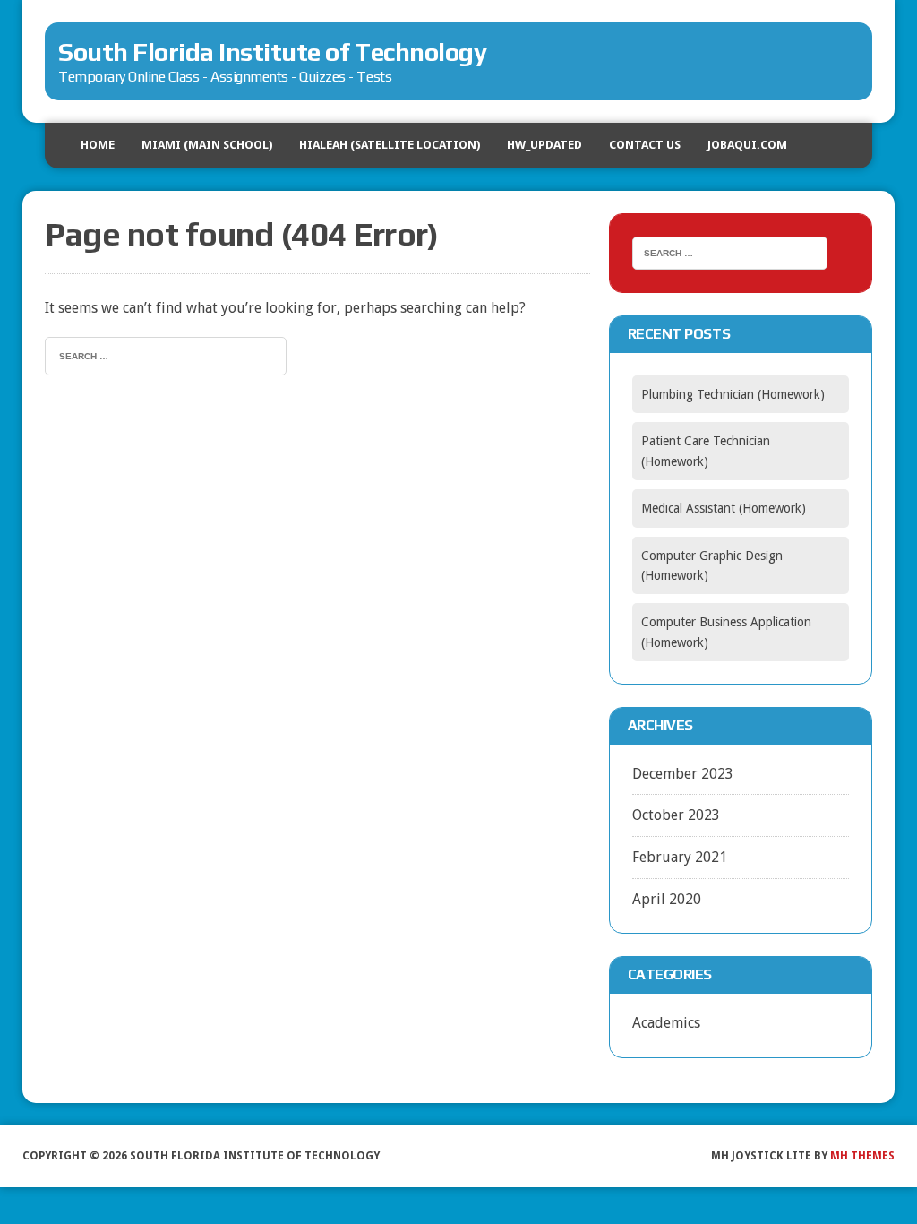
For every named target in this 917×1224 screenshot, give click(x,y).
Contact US (645, 144)
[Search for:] (166, 354)
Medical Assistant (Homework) (723, 508)
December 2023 (682, 773)
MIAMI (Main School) (206, 144)
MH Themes (862, 1156)
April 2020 (666, 899)
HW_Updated (544, 144)
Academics (666, 1022)
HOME (98, 144)
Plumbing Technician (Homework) (733, 394)
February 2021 (679, 857)
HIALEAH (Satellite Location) (389, 144)
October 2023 (676, 814)
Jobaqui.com (747, 144)
